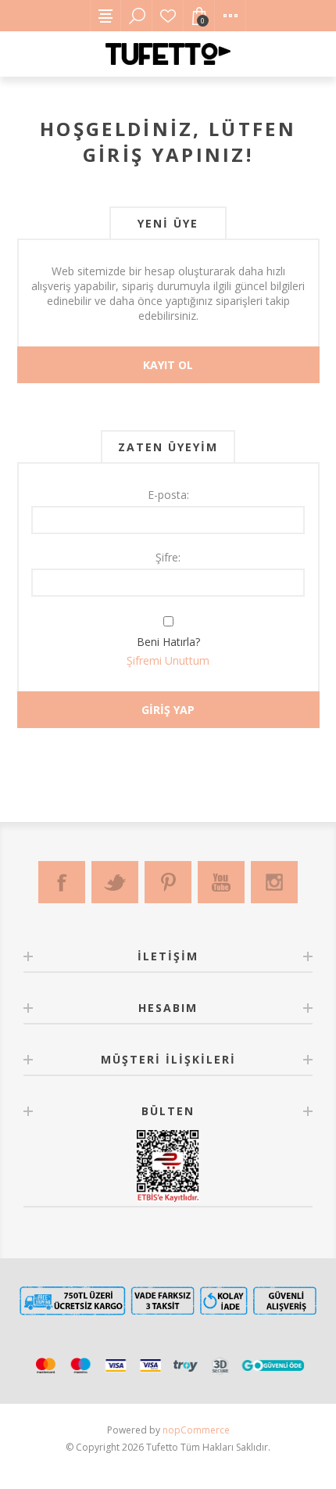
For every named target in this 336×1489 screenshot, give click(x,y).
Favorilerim (168, 15)
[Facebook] (61, 882)
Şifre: (168, 557)
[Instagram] (274, 882)
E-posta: (168, 494)
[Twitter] (114, 882)
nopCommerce (196, 1430)
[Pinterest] (168, 882)
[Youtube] (221, 882)
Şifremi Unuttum (168, 660)
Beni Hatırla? (168, 641)
